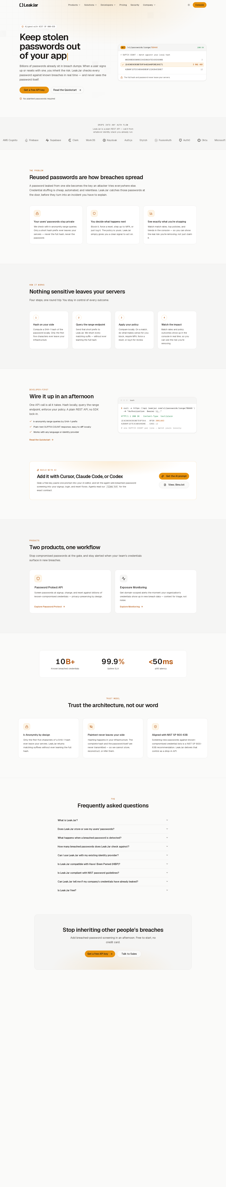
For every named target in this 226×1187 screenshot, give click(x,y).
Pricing (123, 5)
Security (135, 5)
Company (148, 5)
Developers (107, 5)
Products (73, 5)
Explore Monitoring (130, 606)
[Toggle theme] (189, 5)
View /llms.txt (176, 484)
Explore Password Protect (48, 606)
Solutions (89, 5)
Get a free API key (34, 90)
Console (199, 5)
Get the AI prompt (176, 476)
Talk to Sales (129, 953)
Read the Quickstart (65, 90)
